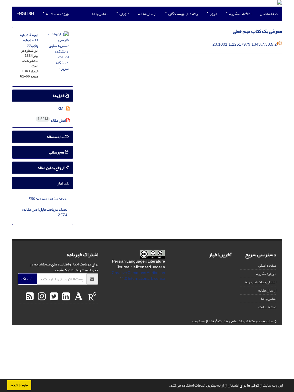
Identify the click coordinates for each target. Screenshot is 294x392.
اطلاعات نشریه (240, 14)
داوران (124, 14)
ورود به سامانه (57, 14)
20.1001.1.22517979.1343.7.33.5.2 (244, 44)
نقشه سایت (267, 307)
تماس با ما (99, 14)
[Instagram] (41, 296)
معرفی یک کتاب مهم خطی (257, 31)
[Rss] (29, 296)
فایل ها (59, 96)
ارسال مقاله (147, 14)
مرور (213, 14)
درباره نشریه (266, 273)
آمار (60, 183)
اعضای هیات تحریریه (260, 282)
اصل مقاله (52, 120)
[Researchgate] (91, 296)
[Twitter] (53, 296)
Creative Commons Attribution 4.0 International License (138, 275)
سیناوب (198, 321)
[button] (168, 386)
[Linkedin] (65, 296)
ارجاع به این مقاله (51, 168)
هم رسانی (57, 152)
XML (61, 108)
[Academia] (78, 296)
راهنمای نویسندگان (183, 14)
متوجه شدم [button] (19, 385)
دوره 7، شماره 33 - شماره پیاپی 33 (29, 40)
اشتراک (27, 279)
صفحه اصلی (269, 14)
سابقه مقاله (56, 137)
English (25, 14)
